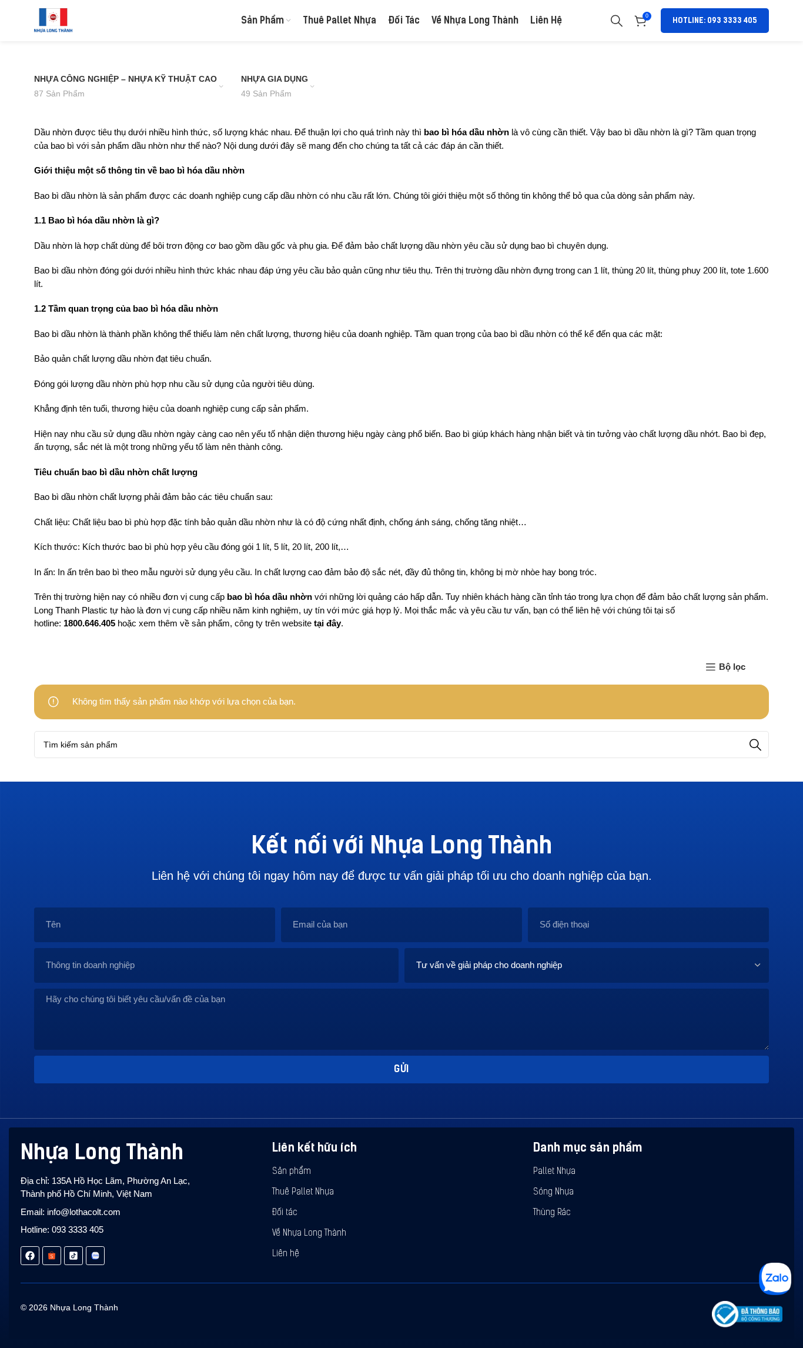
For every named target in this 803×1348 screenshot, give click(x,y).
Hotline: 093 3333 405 (714, 20)
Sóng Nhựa (553, 1192)
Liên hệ (285, 1254)
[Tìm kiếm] (616, 20)
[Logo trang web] (53, 20)
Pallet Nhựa (554, 1171)
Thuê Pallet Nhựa (303, 1192)
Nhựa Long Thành (102, 1152)
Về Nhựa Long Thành (309, 1233)
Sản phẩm (291, 1171)
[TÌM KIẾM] (755, 744)
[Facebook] (30, 1255)
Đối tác (284, 1213)
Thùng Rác (552, 1213)
